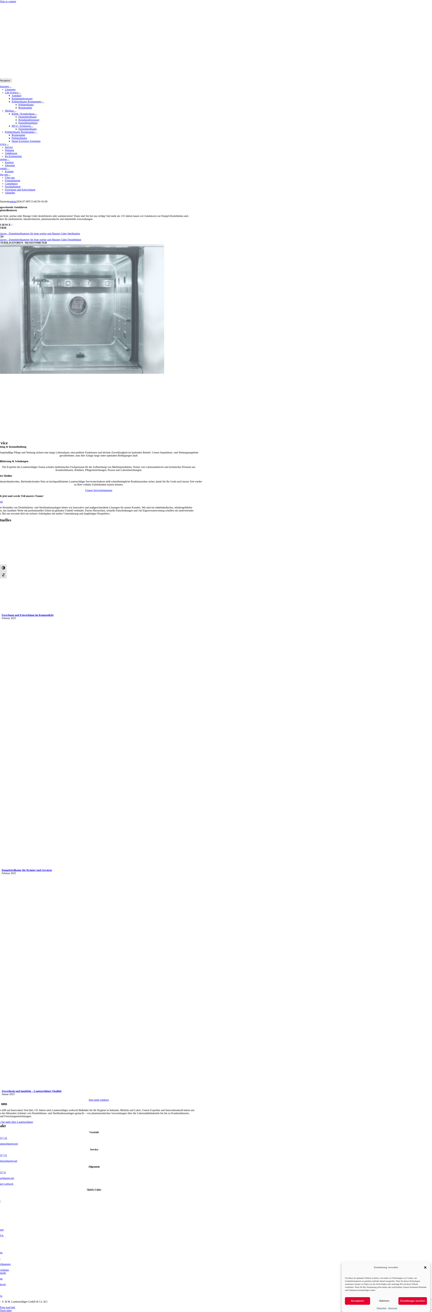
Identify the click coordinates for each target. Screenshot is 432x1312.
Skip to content (8, 1)
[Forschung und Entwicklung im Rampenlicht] (48, 612)
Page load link (7, 1307)
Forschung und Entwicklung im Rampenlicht (27, 615)
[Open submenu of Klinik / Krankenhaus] (36, 114)
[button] (425, 1267)
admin (13, 201)
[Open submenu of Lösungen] (10, 87)
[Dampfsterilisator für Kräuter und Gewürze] (160, 867)
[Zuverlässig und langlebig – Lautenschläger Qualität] (94, 1088)
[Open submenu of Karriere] (8, 160)
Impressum (392, 1308)
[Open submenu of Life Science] (19, 93)
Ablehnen (384, 1301)
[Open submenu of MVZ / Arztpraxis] (32, 126)
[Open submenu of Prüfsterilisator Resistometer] (42, 102)
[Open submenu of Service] (7, 145)
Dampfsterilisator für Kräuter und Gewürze (27, 870)
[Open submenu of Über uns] (9, 175)
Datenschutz (381, 1308)
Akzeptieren (357, 1301)
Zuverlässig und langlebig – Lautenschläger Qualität (31, 1091)
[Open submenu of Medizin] (15, 111)
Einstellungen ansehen (412, 1301)
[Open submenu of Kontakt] (8, 169)
